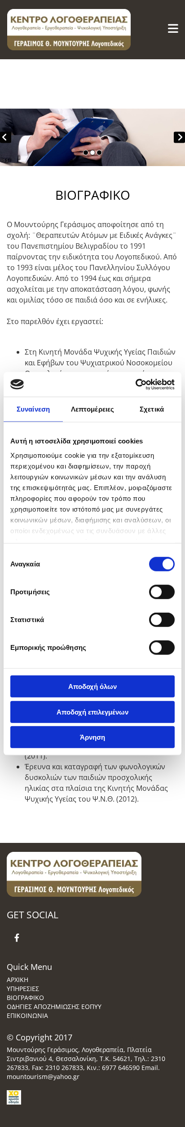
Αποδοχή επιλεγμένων (92, 711)
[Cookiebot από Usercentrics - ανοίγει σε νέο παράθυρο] (135, 384)
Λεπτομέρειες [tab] (92, 409)
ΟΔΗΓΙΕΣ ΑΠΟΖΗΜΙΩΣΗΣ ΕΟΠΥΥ (54, 1006)
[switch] (162, 592)
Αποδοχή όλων (92, 686)
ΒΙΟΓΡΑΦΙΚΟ (25, 997)
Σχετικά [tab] (152, 409)
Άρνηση (92, 737)
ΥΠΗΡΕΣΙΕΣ (23, 988)
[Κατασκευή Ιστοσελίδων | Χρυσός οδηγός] (88, 1097)
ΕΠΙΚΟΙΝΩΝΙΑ (27, 1015)
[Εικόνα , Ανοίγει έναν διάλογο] (92, 138)
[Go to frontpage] (61, 29)
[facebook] (17, 937)
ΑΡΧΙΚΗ (17, 979)
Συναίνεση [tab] (33, 409)
